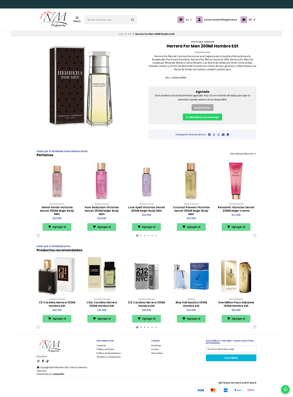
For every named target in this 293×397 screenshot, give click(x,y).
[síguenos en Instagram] (38, 361)
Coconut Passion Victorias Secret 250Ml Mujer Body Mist (191, 211)
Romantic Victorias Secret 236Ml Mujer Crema (236, 209)
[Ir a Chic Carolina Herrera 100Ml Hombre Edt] (101, 276)
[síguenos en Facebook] (43, 361)
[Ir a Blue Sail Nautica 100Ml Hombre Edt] (191, 276)
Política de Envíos (105, 349)
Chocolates (157, 353)
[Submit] (132, 19)
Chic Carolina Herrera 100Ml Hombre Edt (102, 304)
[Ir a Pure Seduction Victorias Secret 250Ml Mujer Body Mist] (101, 181)
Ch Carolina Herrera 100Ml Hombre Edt (57, 304)
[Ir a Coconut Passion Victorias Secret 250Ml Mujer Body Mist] (191, 181)
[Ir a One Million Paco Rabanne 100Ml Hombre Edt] (236, 276)
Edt (129, 33)
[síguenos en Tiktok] (47, 361)
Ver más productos (242, 154)
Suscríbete (231, 358)
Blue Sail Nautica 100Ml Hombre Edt (191, 304)
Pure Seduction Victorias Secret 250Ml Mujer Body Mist (102, 211)
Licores (155, 349)
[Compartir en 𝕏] (214, 134)
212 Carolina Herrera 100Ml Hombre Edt (146, 304)
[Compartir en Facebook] (209, 134)
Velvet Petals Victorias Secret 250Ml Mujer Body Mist (57, 211)
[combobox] (111, 19)
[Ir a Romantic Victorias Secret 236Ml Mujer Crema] (236, 181)
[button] (227, 134)
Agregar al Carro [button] (59, 228)
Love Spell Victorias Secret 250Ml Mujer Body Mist (146, 209)
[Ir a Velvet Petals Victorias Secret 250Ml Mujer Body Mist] (57, 181)
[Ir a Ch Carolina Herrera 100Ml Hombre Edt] (57, 276)
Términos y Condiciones (109, 357)
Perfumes (156, 345)
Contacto (101, 345)
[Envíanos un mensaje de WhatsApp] (285, 389)
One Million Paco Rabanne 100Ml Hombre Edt (236, 304)
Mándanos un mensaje (204, 117)
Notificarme (202, 107)
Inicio (121, 33)
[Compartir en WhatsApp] (218, 134)
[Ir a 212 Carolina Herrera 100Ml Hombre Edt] (146, 276)
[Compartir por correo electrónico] (223, 134)
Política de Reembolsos (109, 353)
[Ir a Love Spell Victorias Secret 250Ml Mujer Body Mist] (146, 181)
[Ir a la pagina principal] (53, 19)
